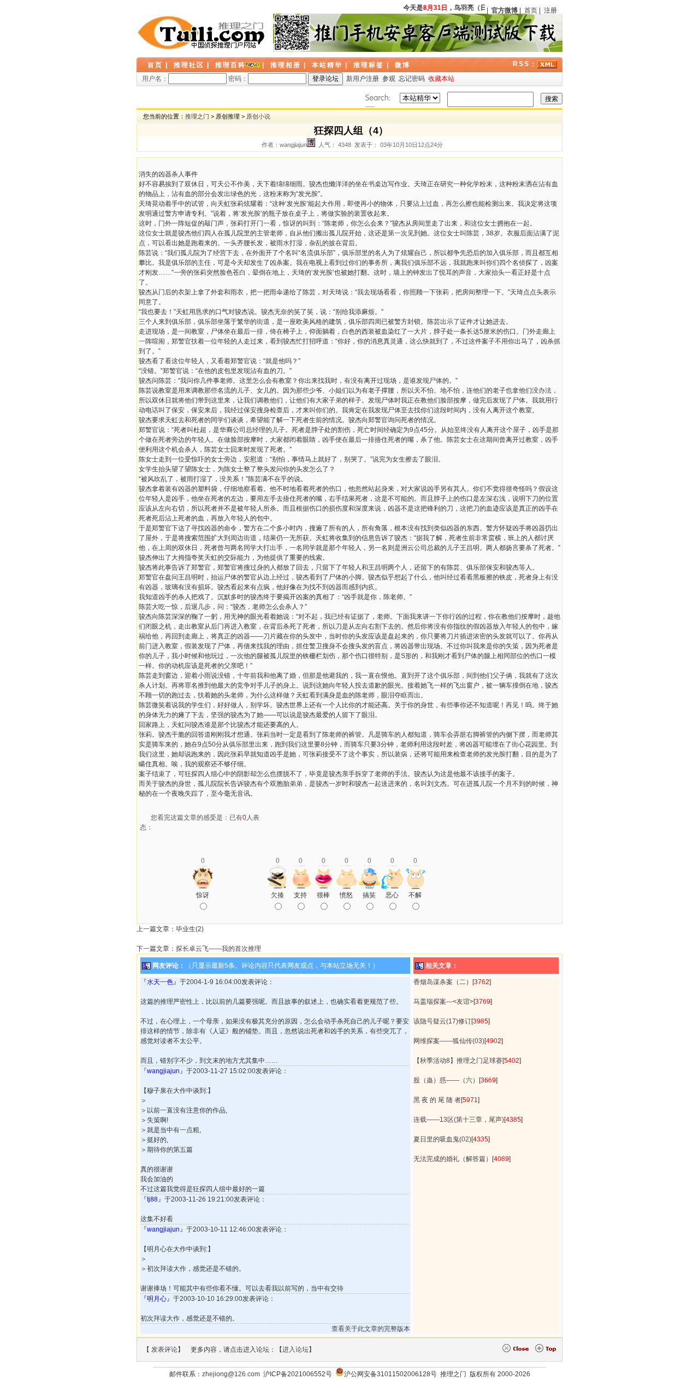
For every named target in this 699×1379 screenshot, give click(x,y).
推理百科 (230, 65)
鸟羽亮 (460, 7)
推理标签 (368, 65)
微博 (402, 65)
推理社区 (189, 65)
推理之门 (197, 116)
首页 (530, 10)
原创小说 (258, 116)
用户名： (155, 78)
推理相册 (285, 65)
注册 (550, 10)
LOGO (202, 33)
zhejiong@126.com (231, 1374)
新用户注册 (362, 78)
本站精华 (327, 65)
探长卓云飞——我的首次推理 (218, 948)
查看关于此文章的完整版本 (370, 1329)
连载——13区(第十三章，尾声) (458, 1119)
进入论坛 (295, 1349)
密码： (238, 78)
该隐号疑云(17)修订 (442, 1021)
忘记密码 (412, 78)
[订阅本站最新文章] (547, 64)
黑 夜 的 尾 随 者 (437, 1100)
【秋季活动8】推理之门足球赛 (457, 1060)
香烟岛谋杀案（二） (442, 982)
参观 (388, 78)
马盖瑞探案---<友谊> (443, 1001)
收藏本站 (441, 78)
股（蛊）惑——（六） (446, 1080)
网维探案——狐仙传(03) (448, 1041)
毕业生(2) (190, 929)
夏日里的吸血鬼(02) (442, 1139)
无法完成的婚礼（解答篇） (452, 1159)
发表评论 (164, 1349)
